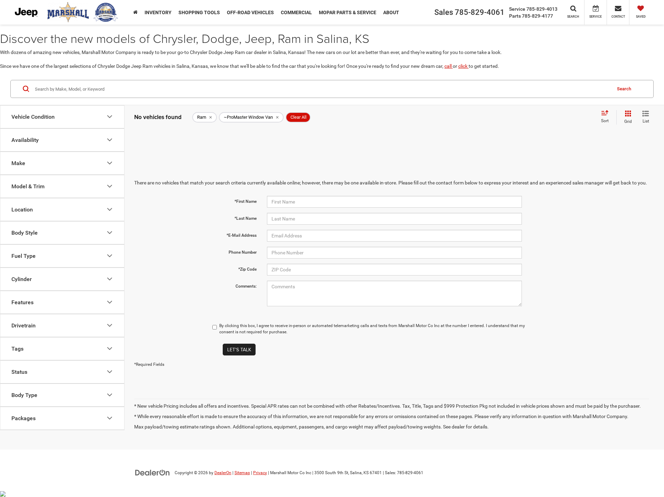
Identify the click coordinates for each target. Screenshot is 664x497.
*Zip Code (247, 269)
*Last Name (245, 218)
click (463, 66)
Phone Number (243, 252)
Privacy (260, 472)
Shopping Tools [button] (199, 12)
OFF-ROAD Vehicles (250, 12)
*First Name (245, 201)
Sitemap (242, 472)
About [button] (391, 12)
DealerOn (222, 472)
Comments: (246, 286)
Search (624, 88)
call (448, 66)
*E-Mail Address (242, 235)
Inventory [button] (158, 12)
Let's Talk (239, 349)
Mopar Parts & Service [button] (347, 12)
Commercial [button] (296, 12)
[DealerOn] (152, 472)
